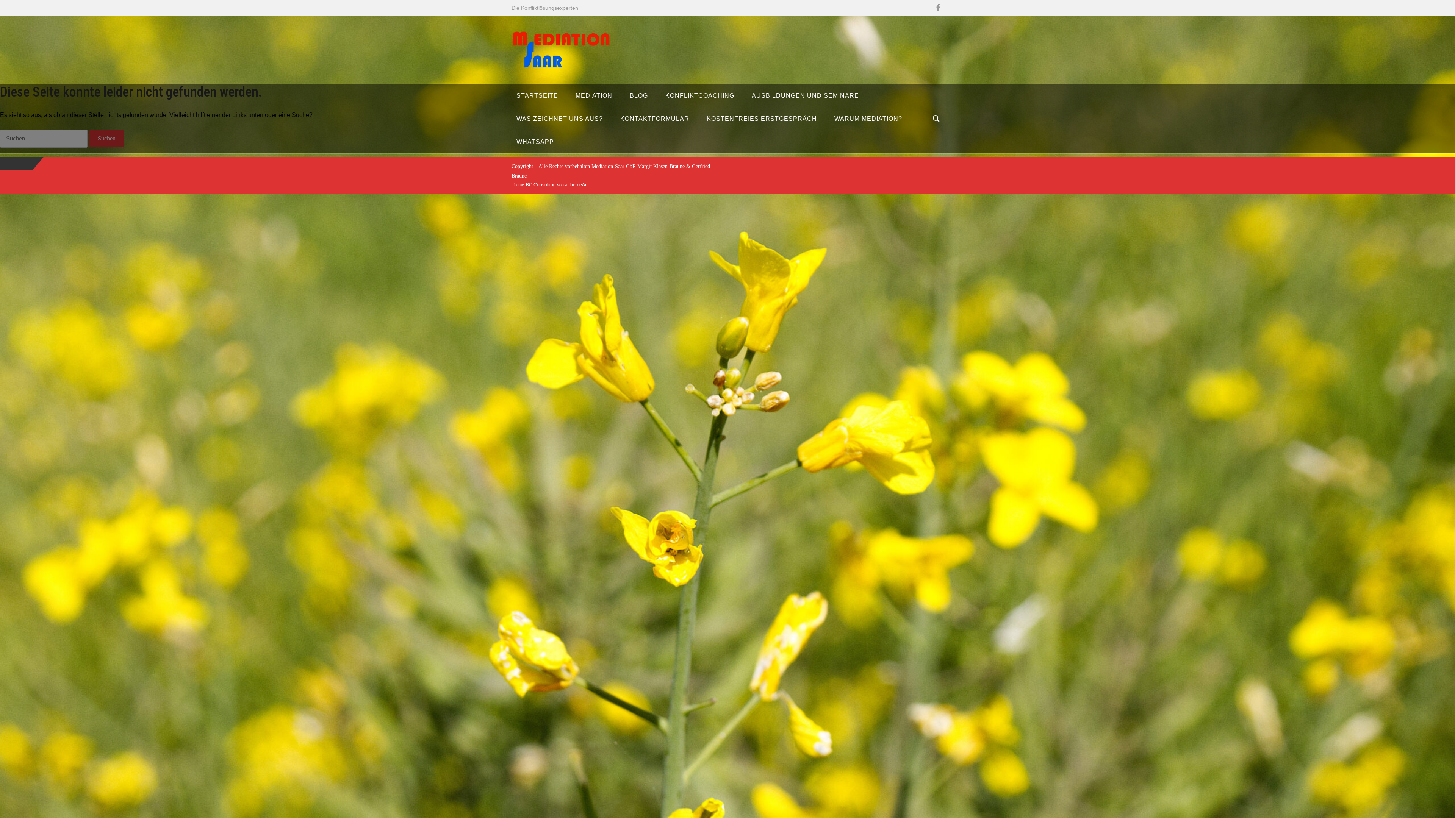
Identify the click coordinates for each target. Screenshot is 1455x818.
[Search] (936, 119)
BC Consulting (541, 184)
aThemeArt (576, 184)
